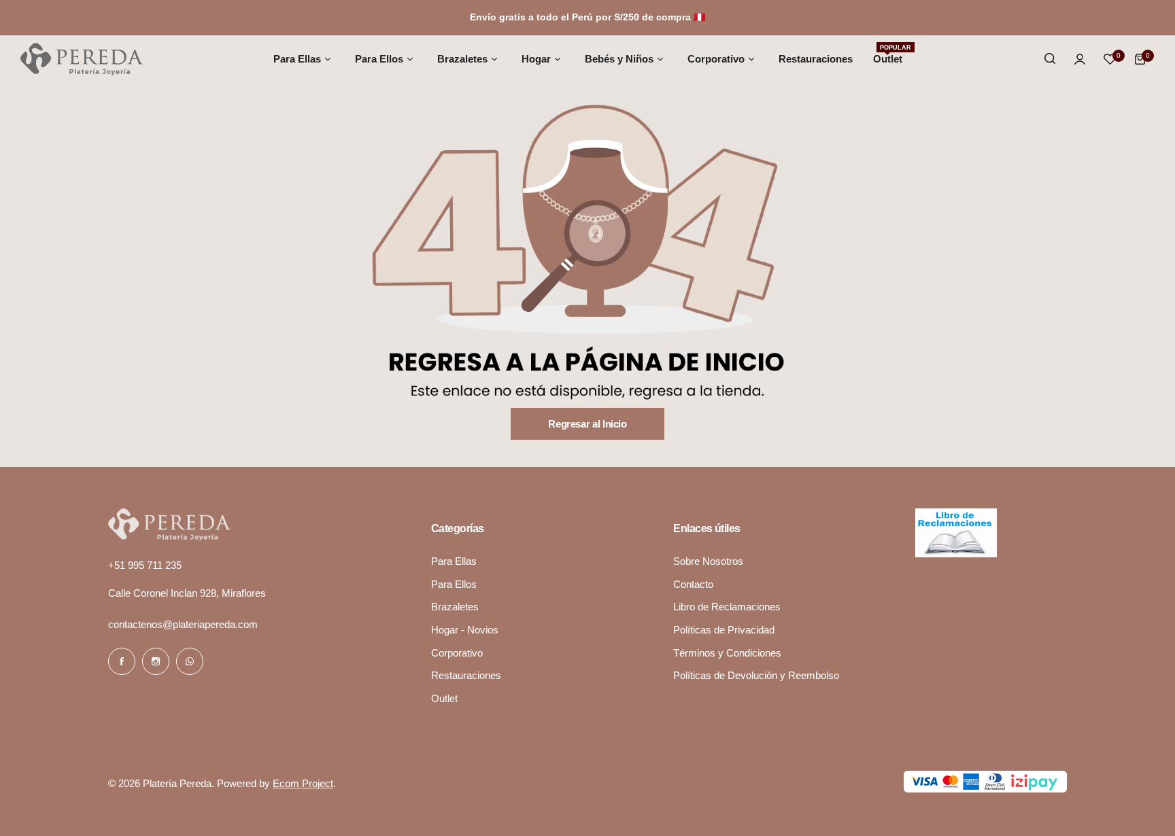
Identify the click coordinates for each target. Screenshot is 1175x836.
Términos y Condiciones (727, 653)
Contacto (693, 584)
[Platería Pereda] (81, 59)
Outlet (444, 698)
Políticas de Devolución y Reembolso (756, 675)
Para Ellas (454, 561)
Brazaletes (455, 606)
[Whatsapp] (189, 661)
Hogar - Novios (464, 629)
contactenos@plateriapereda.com (183, 624)
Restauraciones (466, 675)
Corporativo (457, 653)
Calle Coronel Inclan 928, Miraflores (187, 593)
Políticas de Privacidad (723, 629)
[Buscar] (1050, 59)
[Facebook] (121, 661)
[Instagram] (155, 661)
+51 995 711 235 (145, 565)
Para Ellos (454, 584)
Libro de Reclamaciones (727, 606)
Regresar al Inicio (587, 424)
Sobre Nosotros (708, 561)
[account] (1080, 59)
